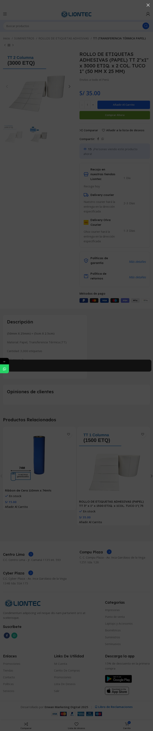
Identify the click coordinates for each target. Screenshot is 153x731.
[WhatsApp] (4, 368)
